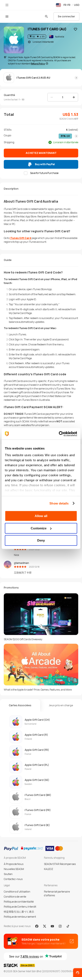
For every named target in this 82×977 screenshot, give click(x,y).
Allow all (41, 516)
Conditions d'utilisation (17, 891)
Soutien (8, 874)
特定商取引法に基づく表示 (19, 911)
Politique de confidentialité (19, 901)
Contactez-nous (13, 879)
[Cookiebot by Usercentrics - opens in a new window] (59, 434)
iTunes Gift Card (20, 238)
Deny (41, 540)
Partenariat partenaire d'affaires (57, 893)
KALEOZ (48, 869)
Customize (38, 528)
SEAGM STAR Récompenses (60, 864)
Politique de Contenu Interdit (20, 906)
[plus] (73, 97)
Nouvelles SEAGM (14, 869)
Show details (59, 503)
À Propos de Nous (13, 864)
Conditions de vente (15, 896)
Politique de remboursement (20, 916)
